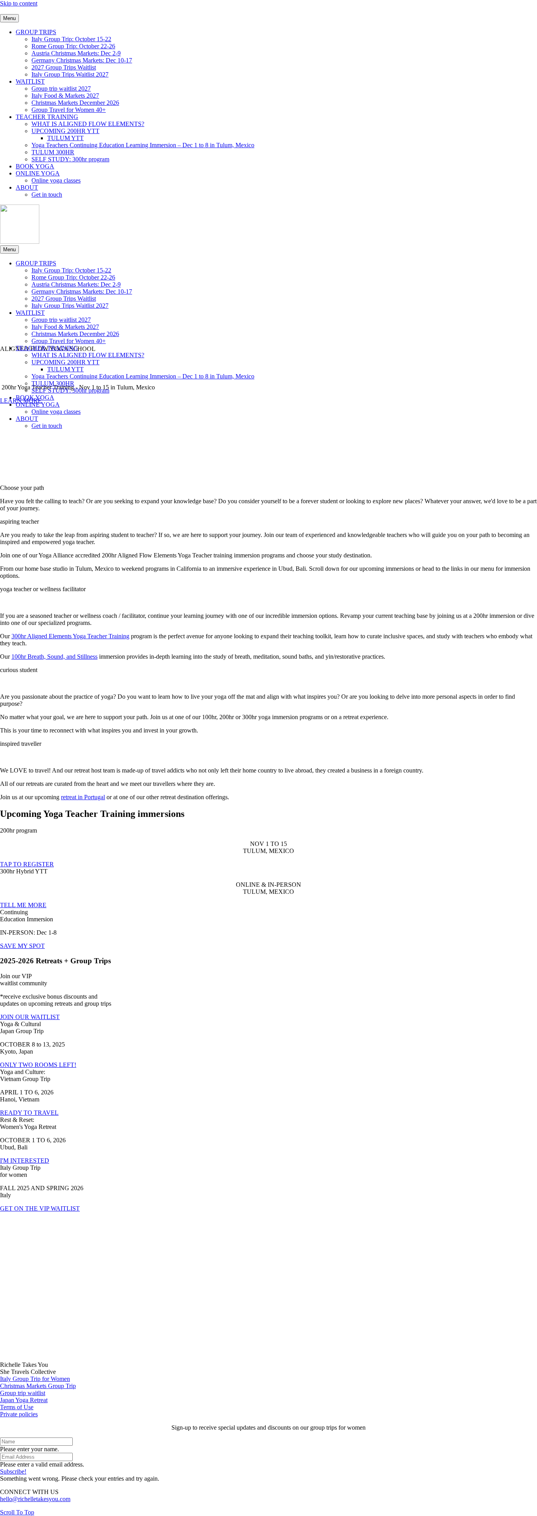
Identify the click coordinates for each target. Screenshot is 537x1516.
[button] (268, 521)
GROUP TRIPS (36, 32)
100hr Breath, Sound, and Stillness (54, 656)
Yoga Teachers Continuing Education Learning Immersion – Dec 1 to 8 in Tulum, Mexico (142, 145)
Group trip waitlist (22, 1393)
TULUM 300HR (52, 152)
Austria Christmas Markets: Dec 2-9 (76, 53)
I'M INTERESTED (24, 1160)
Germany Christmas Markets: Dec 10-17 (81, 60)
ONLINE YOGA (38, 173)
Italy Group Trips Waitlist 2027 (70, 74)
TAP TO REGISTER (27, 864)
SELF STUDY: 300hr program (70, 159)
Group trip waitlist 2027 (61, 88)
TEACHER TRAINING (47, 116)
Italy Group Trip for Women (35, 1378)
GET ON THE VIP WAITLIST (40, 1208)
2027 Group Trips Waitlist (63, 67)
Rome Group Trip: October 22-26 (73, 46)
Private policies (19, 1414)
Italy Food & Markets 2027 (65, 95)
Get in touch (46, 194)
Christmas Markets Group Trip (38, 1386)
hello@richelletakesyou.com (35, 1499)
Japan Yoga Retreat (24, 1400)
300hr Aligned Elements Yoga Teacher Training (70, 636)
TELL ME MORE (23, 905)
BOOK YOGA (35, 166)
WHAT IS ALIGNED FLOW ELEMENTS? (87, 124)
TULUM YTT (65, 138)
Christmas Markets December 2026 (75, 102)
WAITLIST (30, 81)
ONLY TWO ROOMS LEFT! (38, 1064)
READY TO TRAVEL (29, 1112)
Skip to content (18, 3)
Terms (7, 1407)
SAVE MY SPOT (22, 945)
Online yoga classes (56, 180)
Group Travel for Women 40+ (68, 109)
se (30, 1407)
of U (21, 1407)
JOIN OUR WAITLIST (30, 1017)
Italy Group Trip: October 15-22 (71, 39)
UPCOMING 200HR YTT (65, 131)
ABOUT (27, 187)
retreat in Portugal (83, 797)
